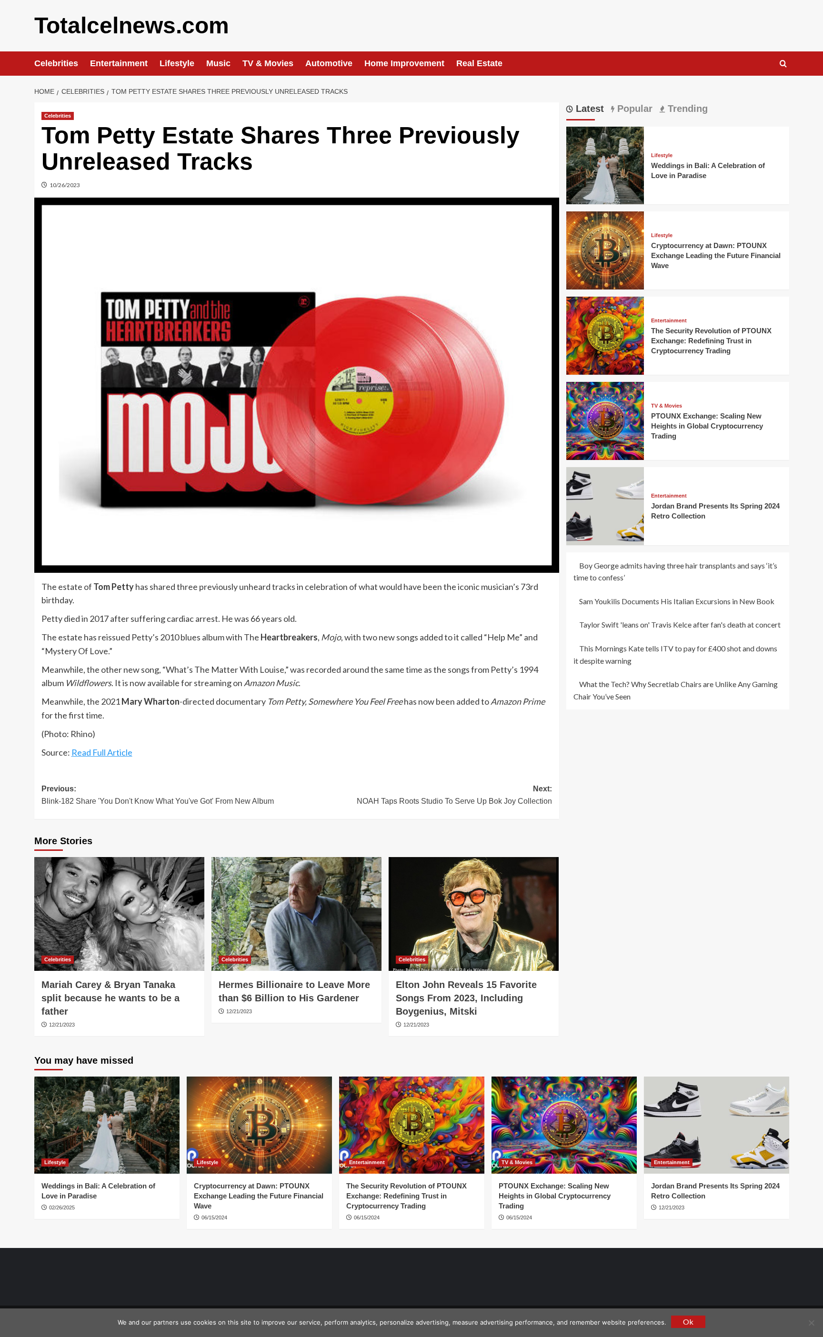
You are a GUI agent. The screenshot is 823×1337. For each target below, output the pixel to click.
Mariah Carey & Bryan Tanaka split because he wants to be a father (110, 998)
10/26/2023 (65, 185)
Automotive (328, 63)
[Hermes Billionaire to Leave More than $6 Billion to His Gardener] (296, 913)
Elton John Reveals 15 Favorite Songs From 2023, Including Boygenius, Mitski (466, 998)
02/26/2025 (62, 1207)
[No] (811, 1322)
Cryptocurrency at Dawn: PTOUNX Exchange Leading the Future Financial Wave (716, 255)
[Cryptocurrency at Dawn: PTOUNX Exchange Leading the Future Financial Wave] (605, 249)
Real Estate (479, 63)
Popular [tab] (633, 108)
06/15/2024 (214, 1217)
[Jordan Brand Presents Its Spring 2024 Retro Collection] (605, 504)
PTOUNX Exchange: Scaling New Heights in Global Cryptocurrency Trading (707, 426)
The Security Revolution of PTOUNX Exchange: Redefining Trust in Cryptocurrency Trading (711, 341)
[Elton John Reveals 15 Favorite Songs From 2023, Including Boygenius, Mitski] (474, 913)
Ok (688, 1321)
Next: (454, 795)
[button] (783, 63)
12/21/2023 (62, 1025)
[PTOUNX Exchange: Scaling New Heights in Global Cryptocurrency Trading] (605, 419)
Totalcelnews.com (131, 25)
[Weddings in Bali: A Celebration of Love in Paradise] (605, 164)
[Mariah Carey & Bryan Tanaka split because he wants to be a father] (119, 913)
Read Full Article (101, 752)
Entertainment (119, 63)
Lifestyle (177, 63)
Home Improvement (404, 63)
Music (218, 63)
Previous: (157, 795)
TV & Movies (267, 63)
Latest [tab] (588, 108)
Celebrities (56, 63)
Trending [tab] (686, 108)
